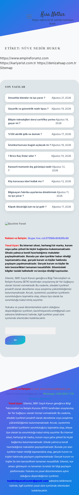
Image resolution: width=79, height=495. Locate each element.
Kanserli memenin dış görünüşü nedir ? (30, 168)
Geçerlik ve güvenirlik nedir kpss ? (28, 108)
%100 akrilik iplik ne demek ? (25, 134)
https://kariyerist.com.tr (18, 63)
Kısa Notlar (53, 14)
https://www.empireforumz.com (24, 58)
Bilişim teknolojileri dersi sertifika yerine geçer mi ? (31, 121)
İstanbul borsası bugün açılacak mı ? (29, 144)
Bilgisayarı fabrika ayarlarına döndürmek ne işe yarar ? (32, 194)
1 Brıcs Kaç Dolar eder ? (22, 155)
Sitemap (6, 68)
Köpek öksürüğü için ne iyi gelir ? (27, 206)
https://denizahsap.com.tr (56, 63)
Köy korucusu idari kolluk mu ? (26, 181)
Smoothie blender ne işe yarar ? (26, 97)
